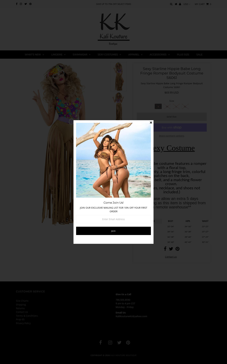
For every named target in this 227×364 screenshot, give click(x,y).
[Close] (150, 122)
